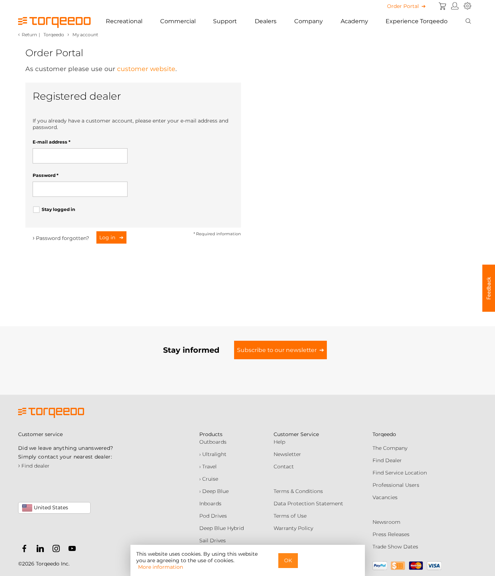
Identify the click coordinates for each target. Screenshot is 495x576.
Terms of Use (290, 516)
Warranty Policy (293, 528)
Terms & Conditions (298, 491)
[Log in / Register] (455, 6)
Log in (108, 237)
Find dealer (34, 466)
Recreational (124, 21)
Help (279, 442)
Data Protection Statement (308, 503)
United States (50, 507)
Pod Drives (213, 516)
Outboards (212, 442)
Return (29, 34)
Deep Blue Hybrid (221, 528)
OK (288, 560)
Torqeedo (53, 34)
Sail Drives (212, 540)
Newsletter (287, 454)
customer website (146, 68)
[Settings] (467, 6)
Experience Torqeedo (417, 21)
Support (225, 21)
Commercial (178, 21)
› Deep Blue (214, 491)
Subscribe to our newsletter (277, 350)
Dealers (265, 21)
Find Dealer (387, 460)
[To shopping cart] (442, 6)
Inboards (210, 503)
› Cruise (208, 479)
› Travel (208, 466)
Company (308, 21)
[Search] (468, 21)
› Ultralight (212, 454)
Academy (354, 21)
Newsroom (386, 522)
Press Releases (391, 534)
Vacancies (385, 497)
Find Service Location (400, 472)
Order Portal (403, 6)
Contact (284, 466)
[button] (488, 288)
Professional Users (396, 485)
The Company (390, 448)
